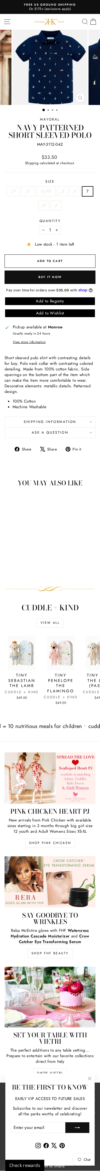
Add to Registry (50, 301)
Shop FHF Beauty (50, 953)
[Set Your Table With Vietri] (50, 997)
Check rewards (24, 1165)
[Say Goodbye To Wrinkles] (50, 882)
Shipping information (50, 421)
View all (50, 622)
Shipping (32, 163)
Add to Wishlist (50, 313)
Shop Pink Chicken (50, 842)
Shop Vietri (50, 1073)
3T (28, 191)
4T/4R (45, 191)
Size (49, 181)
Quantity (50, 221)
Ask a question (50, 432)
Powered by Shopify (50, 1166)
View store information (29, 342)
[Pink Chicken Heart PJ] (50, 778)
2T (13, 191)
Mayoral (50, 119)
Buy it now (50, 277)
